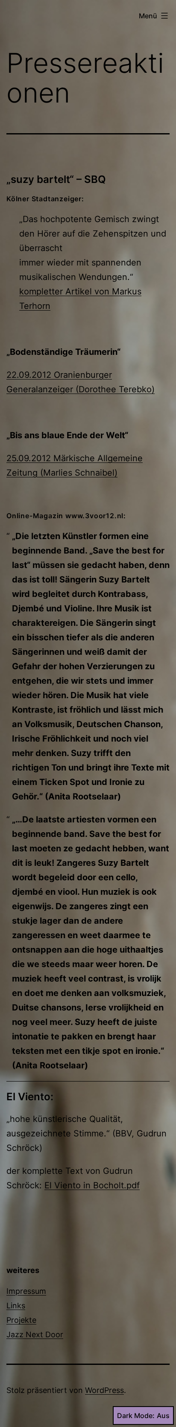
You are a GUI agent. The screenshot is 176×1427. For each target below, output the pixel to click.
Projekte (21, 1320)
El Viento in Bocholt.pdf (92, 1185)
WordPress (104, 1390)
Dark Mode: (136, 1415)
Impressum (26, 1291)
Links (15, 1305)
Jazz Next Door (34, 1334)
